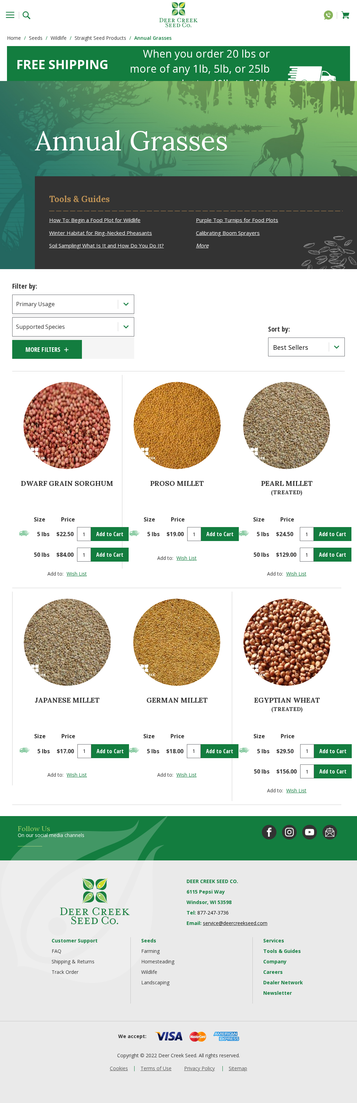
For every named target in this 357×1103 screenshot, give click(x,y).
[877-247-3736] (330, 16)
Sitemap (238, 1068)
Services (273, 940)
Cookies (119, 1068)
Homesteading (157, 961)
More (202, 245)
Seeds (36, 38)
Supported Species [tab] (40, 327)
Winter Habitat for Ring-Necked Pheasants (100, 232)
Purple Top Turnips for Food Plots (237, 219)
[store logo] (178, 14)
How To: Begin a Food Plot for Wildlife (94, 219)
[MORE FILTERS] (47, 349)
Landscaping (155, 982)
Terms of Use (156, 1068)
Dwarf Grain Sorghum (67, 483)
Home (14, 38)
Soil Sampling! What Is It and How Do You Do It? (106, 245)
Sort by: (279, 329)
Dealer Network (283, 982)
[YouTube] (309, 832)
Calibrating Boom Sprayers (228, 232)
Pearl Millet (286, 483)
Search (29, 14)
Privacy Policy (199, 1068)
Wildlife (59, 38)
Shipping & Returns (73, 961)
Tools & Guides (282, 951)
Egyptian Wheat (287, 700)
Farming (150, 951)
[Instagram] (289, 832)
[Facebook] (269, 832)
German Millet (176, 700)
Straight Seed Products (100, 38)
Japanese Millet (67, 700)
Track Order (65, 972)
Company (275, 961)
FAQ (56, 951)
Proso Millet (177, 483)
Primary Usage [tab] (35, 304)
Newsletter (277, 993)
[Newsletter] (329, 832)
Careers (273, 972)
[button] (77, 573)
